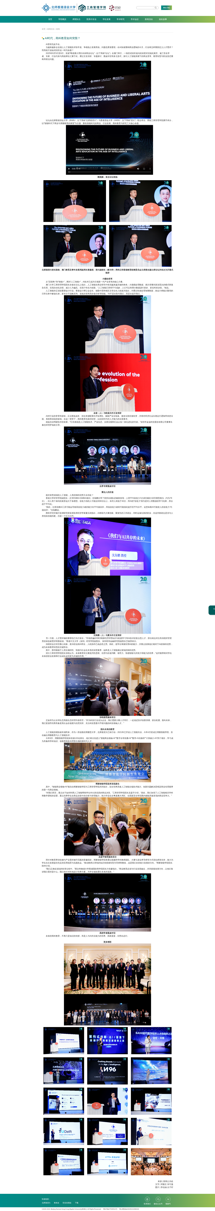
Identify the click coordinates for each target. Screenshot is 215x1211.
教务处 (56, 1203)
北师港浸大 (46, 1203)
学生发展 (106, 19)
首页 (50, 19)
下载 (76, 1203)
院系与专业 (91, 19)
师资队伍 (76, 19)
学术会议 (135, 19)
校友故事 (163, 19)
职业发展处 (67, 1203)
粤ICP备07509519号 (110, 1209)
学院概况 (62, 19)
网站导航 (166, 8)
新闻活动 (149, 19)
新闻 (58, 29)
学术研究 (121, 19)
